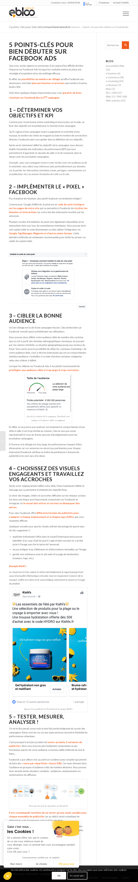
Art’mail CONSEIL (121, 2)
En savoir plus (77, 875)
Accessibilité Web (115, 65)
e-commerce (112, 77)
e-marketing (112, 81)
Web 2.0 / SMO (114, 96)
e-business (75, 27)
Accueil (63, 27)
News (109, 88)
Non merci (16, 863)
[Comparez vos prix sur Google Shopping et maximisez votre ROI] (3, 441)
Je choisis (41, 863)
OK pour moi (66, 863)
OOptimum (104, 2)
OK (59, 875)
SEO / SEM (111, 92)
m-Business (112, 85)
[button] (7, 876)
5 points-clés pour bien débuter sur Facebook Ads (39, 27)
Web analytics (113, 100)
